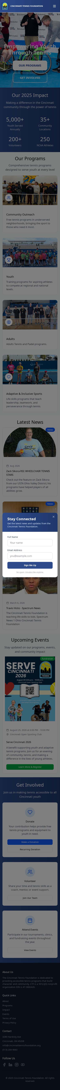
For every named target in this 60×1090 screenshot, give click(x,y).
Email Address (14, 550)
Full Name (12, 536)
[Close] (53, 516)
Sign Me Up (30, 565)
